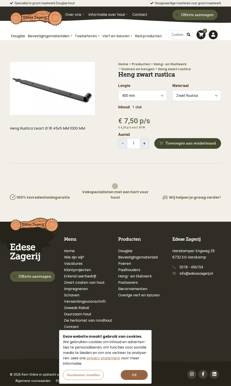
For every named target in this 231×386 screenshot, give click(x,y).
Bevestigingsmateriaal (138, 257)
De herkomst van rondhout (88, 320)
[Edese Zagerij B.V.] (36, 16)
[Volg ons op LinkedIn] (214, 374)
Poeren (124, 263)
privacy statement (103, 358)
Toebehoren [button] (86, 36)
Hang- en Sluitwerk (170, 64)
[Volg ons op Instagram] (191, 374)
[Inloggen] (213, 34)
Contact (139, 14)
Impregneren (76, 288)
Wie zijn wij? (74, 257)
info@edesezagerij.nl (196, 273)
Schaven (71, 295)
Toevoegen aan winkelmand (191, 143)
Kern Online (30, 375)
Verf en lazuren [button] (115, 36)
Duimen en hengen (138, 69)
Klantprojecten (77, 269)
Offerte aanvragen (197, 15)
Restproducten (148, 36)
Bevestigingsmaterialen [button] (48, 36)
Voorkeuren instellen (83, 375)
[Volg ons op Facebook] (203, 374)
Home (123, 64)
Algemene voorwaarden (33, 381)
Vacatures (73, 263)
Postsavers (128, 282)
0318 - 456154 (191, 267)
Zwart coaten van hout (84, 282)
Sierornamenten (132, 288)
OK (134, 375)
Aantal (124, 134)
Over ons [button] (73, 14)
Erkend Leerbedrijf (80, 276)
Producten (141, 64)
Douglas (18, 36)
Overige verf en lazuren (139, 295)
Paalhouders (129, 269)
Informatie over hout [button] (106, 14)
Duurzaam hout (77, 314)
